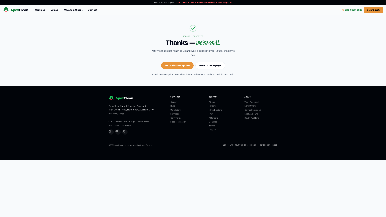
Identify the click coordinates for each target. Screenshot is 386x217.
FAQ (211, 113)
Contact (92, 9)
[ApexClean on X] (125, 132)
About (212, 102)
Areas (55, 9)
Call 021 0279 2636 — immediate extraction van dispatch (204, 2)
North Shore (250, 105)
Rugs (172, 105)
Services (40, 9)
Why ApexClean (73, 9)
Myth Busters (215, 109)
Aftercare (213, 117)
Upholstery (175, 109)
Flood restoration (178, 121)
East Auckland (251, 113)
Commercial (176, 117)
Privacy (212, 129)
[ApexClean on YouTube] (118, 132)
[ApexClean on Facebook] (111, 132)
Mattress (174, 113)
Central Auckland (252, 109)
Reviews (213, 105)
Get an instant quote (177, 65)
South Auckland (251, 117)
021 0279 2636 (353, 10)
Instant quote (373, 10)
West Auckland (251, 102)
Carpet (173, 102)
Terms (212, 125)
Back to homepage (210, 65)
